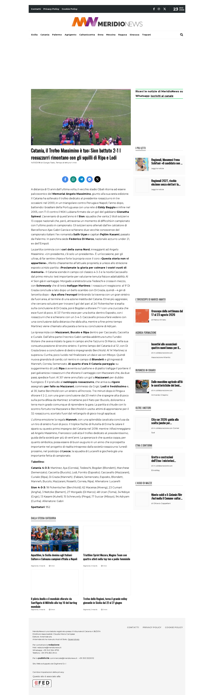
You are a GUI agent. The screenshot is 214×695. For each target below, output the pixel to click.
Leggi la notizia (157, 168)
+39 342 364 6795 (51, 650)
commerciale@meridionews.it (63, 658)
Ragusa (122, 34)
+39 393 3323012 (86, 658)
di (152, 320)
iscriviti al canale (162, 95)
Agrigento (70, 34)
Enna (100, 34)
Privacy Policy (51, 9)
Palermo (57, 34)
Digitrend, (35, 566)
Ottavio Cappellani (162, 503)
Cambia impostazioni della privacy (48, 672)
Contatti (36, 9)
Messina (110, 34)
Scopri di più (73, 639)
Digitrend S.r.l (60, 663)
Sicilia (34, 34)
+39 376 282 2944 (49, 653)
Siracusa (134, 34)
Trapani (146, 34)
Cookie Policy (69, 9)
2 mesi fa (42, 566)
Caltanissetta (87, 34)
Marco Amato (159, 320)
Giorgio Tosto (49, 162)
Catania (44, 34)
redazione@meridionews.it (49, 647)
